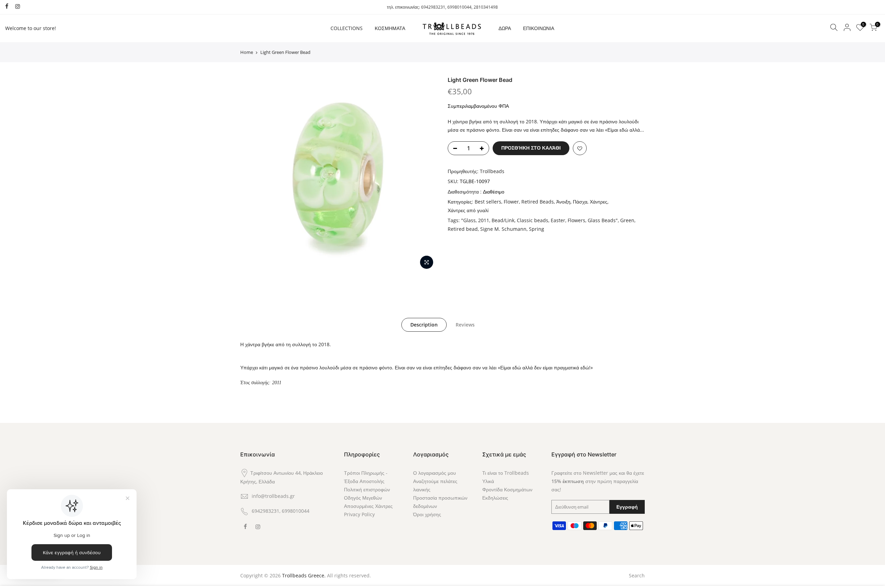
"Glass (468, 220)
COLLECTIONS (346, 28)
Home (246, 52)
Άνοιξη (563, 201)
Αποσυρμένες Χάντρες (368, 506)
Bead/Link (503, 220)
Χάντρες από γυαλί (468, 210)
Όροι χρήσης (427, 514)
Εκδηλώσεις (495, 497)
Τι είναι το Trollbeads (505, 473)
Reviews (465, 324)
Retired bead (463, 229)
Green (627, 220)
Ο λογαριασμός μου (434, 473)
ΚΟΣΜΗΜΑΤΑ (390, 28)
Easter (558, 220)
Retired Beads (537, 201)
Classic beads (532, 220)
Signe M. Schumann (503, 229)
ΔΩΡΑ (505, 28)
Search (637, 575)
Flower (511, 201)
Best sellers (488, 201)
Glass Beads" (603, 220)
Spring (536, 229)
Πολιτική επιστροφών (367, 489)
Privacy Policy (359, 514)
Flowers (576, 220)
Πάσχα (580, 201)
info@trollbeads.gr (273, 496)
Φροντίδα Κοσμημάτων (507, 489)
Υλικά (488, 481)
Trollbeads (492, 171)
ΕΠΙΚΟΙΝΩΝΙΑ (538, 28)
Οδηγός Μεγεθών (363, 497)
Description (424, 324)
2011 (483, 220)
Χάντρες (598, 201)
